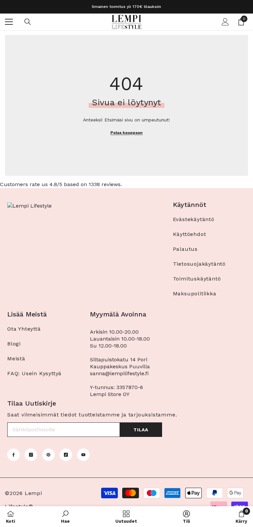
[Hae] (28, 22)
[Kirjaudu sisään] (225, 21)
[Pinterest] (48, 454)
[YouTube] (83, 454)
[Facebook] (13, 454)
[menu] (9, 22)
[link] (65, 517)
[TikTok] (66, 454)
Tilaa (140, 429)
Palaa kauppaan (126, 132)
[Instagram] (31, 454)
